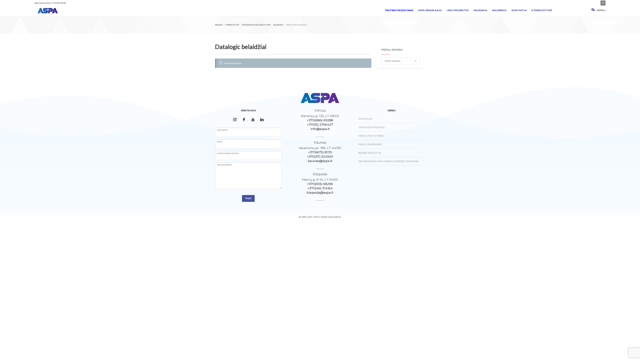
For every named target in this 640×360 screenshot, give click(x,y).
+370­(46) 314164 (320, 188)
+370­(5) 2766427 (320, 124)
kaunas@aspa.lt (320, 161)
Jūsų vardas (222, 130)
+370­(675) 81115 (320, 152)
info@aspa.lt (320, 129)
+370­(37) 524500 (320, 156)
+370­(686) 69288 (320, 120)
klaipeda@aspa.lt (320, 192)
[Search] (415, 61)
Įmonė (219, 142)
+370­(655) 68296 (320, 184)
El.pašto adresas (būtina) (228, 153)
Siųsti (248, 198)
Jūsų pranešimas (224, 165)
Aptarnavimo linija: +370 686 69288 (50, 3)
